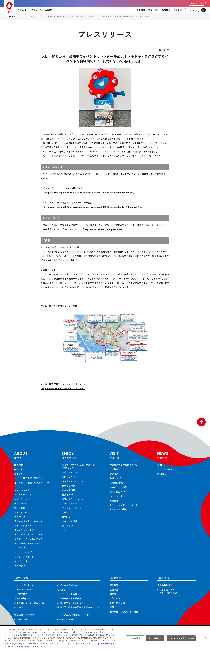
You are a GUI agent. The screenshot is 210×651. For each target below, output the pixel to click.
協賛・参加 (153, 9)
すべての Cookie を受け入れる (181, 638)
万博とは (22, 9)
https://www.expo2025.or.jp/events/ (103, 229)
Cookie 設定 (135, 638)
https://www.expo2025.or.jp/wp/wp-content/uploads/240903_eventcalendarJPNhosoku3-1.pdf (94, 206)
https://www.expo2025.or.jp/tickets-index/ (63, 388)
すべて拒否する (155, 638)
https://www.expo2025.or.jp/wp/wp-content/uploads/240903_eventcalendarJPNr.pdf (89, 192)
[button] (201, 422)
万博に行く (50, 9)
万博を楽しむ (35, 9)
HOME (10, 17)
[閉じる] (205, 638)
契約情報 (178, 9)
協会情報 (166, 9)
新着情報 (141, 9)
